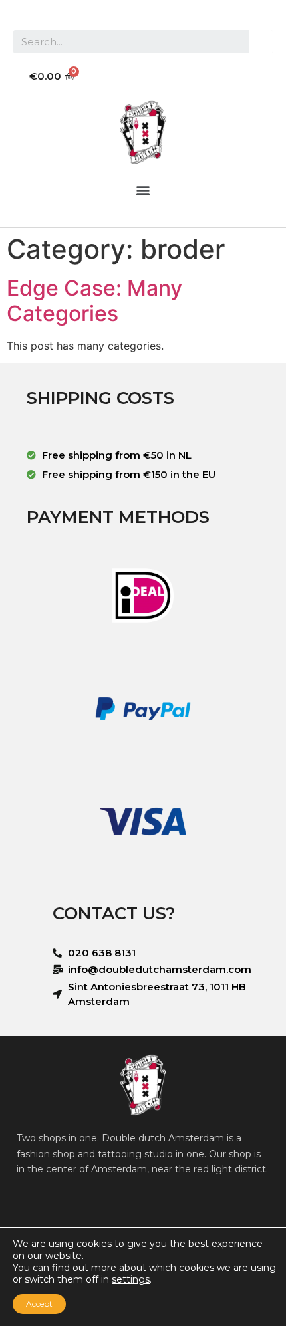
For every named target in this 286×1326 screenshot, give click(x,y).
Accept (39, 1304)
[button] (143, 190)
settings (131, 1279)
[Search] (261, 41)
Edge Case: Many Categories (94, 300)
